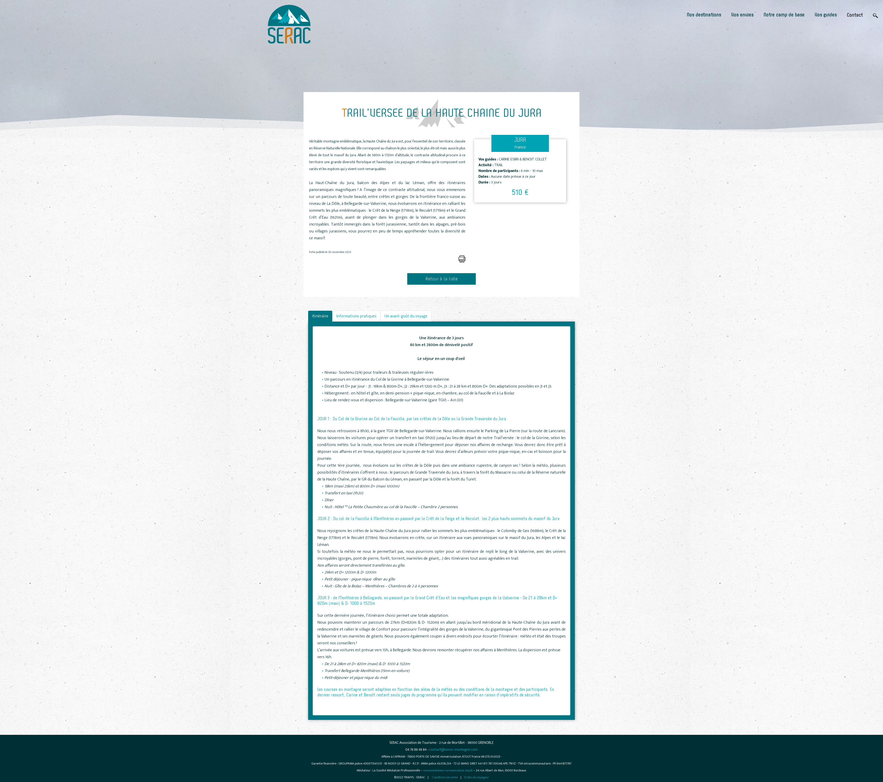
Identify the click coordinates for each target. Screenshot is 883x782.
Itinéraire (320, 316)
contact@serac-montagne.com (453, 750)
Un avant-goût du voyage (405, 316)
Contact (855, 15)
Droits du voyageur (476, 777)
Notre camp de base (784, 14)
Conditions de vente (445, 777)
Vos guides (826, 14)
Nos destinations (704, 14)
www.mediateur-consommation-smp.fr (448, 770)
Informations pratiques (356, 316)
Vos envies (742, 14)
